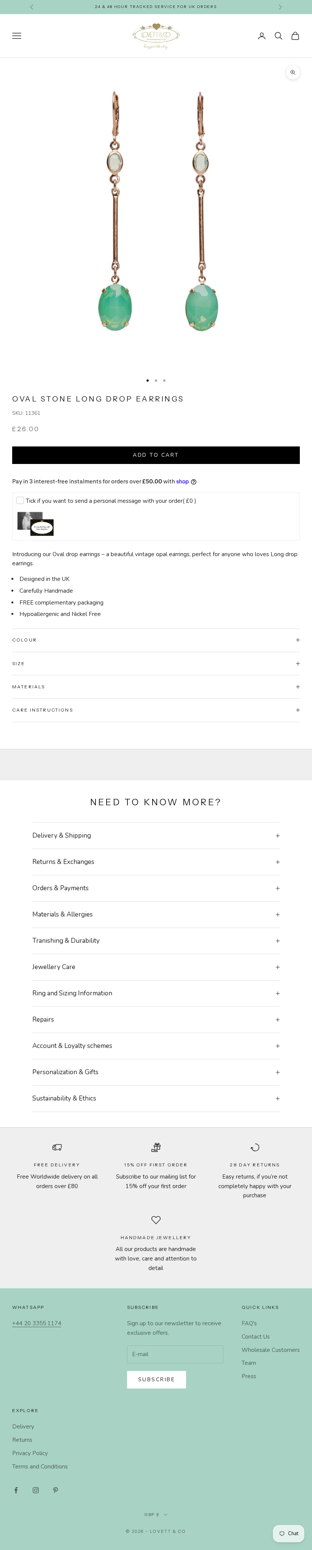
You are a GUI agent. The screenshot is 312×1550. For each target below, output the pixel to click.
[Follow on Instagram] (36, 1490)
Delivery (23, 1426)
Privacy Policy (30, 1453)
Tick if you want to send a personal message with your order (111, 501)
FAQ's (249, 1323)
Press (249, 1376)
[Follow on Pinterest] (55, 1490)
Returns (22, 1440)
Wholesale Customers (271, 1350)
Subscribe (156, 1379)
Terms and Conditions (40, 1466)
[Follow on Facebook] (16, 1490)
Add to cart (156, 455)
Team (249, 1363)
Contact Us (256, 1336)
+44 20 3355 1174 (36, 1323)
